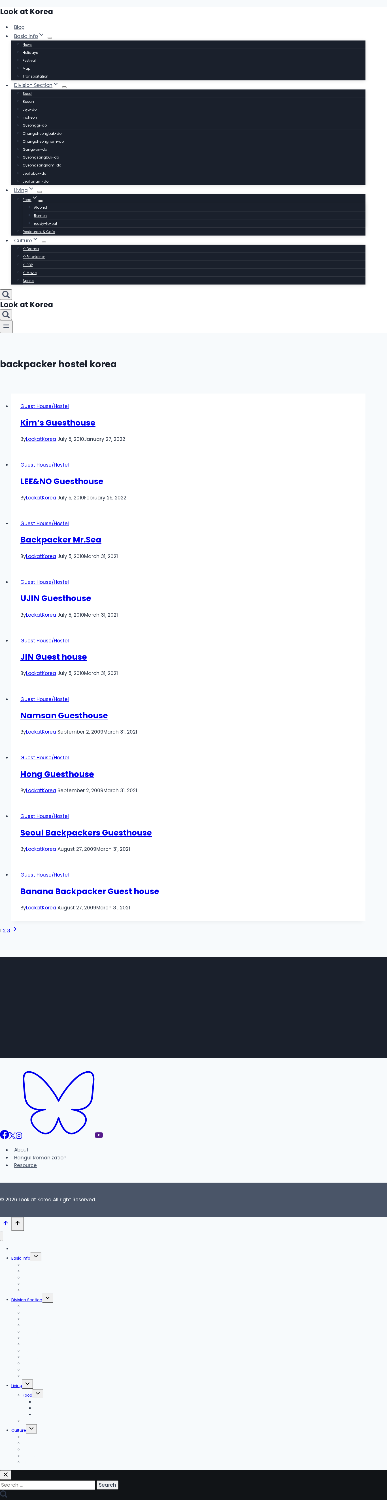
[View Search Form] (6, 294)
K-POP (28, 264)
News (27, 44)
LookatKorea (41, 439)
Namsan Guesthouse (64, 715)
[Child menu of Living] (39, 192)
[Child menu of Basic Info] (50, 38)
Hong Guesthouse (57, 774)
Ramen (40, 215)
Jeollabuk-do (34, 173)
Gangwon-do (35, 149)
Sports (28, 280)
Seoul (27, 93)
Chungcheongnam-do (43, 141)
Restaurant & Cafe (39, 231)
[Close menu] (1, 1236)
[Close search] (5, 1475)
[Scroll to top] (5, 1224)
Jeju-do (30, 109)
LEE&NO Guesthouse (61, 481)
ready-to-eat (45, 223)
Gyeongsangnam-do (42, 165)
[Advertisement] (182, 1003)
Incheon (30, 117)
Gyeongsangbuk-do (41, 157)
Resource (25, 1165)
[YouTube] (99, 1137)
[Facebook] (4, 1137)
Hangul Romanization (40, 1157)
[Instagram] (19, 1137)
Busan (28, 101)
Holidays (30, 52)
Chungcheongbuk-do (42, 133)
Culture (18, 1430)
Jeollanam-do (35, 181)
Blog (19, 27)
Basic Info (20, 1258)
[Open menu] (6, 326)
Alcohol (40, 207)
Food (27, 1395)
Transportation (35, 76)
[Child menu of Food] (40, 201)
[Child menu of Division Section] (64, 87)
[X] (12, 1137)
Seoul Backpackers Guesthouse (86, 832)
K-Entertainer (34, 256)
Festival (29, 60)
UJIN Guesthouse (55, 598)
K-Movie (30, 272)
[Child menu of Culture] (44, 242)
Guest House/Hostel (44, 406)
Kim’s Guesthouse (57, 422)
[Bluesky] (58, 1137)
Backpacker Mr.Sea (60, 539)
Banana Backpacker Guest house (89, 891)
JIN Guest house (53, 657)
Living (16, 1385)
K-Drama (31, 248)
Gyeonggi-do (35, 125)
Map (26, 68)
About (21, 1150)
